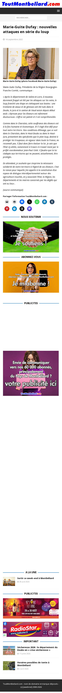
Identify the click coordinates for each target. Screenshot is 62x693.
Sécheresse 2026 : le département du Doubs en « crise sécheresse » (37, 648)
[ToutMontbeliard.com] (31, 6)
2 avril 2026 (23, 669)
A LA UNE (31, 572)
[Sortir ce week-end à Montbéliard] (9, 581)
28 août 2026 (24, 582)
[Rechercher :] (31, 17)
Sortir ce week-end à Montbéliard (35, 578)
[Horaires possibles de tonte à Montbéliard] (9, 665)
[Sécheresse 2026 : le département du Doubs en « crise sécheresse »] (9, 650)
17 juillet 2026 (24, 653)
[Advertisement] (28, 329)
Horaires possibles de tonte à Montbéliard (33, 664)
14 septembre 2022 (14, 39)
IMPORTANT (31, 641)
